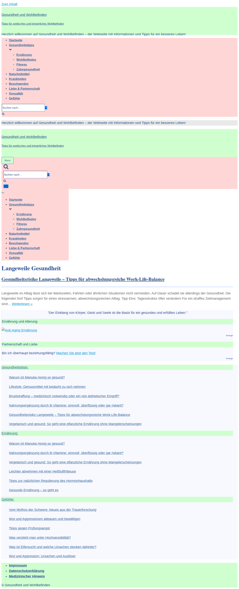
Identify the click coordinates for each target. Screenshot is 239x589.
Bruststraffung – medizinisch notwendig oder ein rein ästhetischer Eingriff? (64, 396)
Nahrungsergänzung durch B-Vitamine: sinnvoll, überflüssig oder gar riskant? (66, 405)
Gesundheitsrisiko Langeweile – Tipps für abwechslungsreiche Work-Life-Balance (82, 279)
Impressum (18, 565)
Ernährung (24, 54)
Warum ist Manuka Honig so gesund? (37, 377)
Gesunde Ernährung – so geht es (33, 490)
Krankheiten (17, 79)
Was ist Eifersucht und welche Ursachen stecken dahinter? (52, 547)
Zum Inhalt (9, 4)
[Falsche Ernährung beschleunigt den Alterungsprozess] (19, 330)
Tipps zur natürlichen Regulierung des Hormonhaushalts (51, 481)
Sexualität (16, 93)
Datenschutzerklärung (26, 571)
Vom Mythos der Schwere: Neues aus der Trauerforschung (52, 510)
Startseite (15, 40)
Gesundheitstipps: (14, 367)
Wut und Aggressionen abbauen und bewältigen (44, 519)
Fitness (21, 64)
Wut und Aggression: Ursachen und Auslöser (42, 556)
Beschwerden (19, 83)
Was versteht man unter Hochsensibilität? (40, 537)
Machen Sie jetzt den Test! (76, 353)
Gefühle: (7, 499)
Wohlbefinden (26, 59)
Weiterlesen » (22, 304)
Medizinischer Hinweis (27, 576)
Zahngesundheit (28, 69)
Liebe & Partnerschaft (24, 88)
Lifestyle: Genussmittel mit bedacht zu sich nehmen (47, 387)
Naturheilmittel (19, 74)
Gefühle (14, 98)
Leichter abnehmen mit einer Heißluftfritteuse (42, 471)
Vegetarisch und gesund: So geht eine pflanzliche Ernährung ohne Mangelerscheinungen (75, 424)
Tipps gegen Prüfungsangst (29, 528)
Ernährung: (9, 433)
